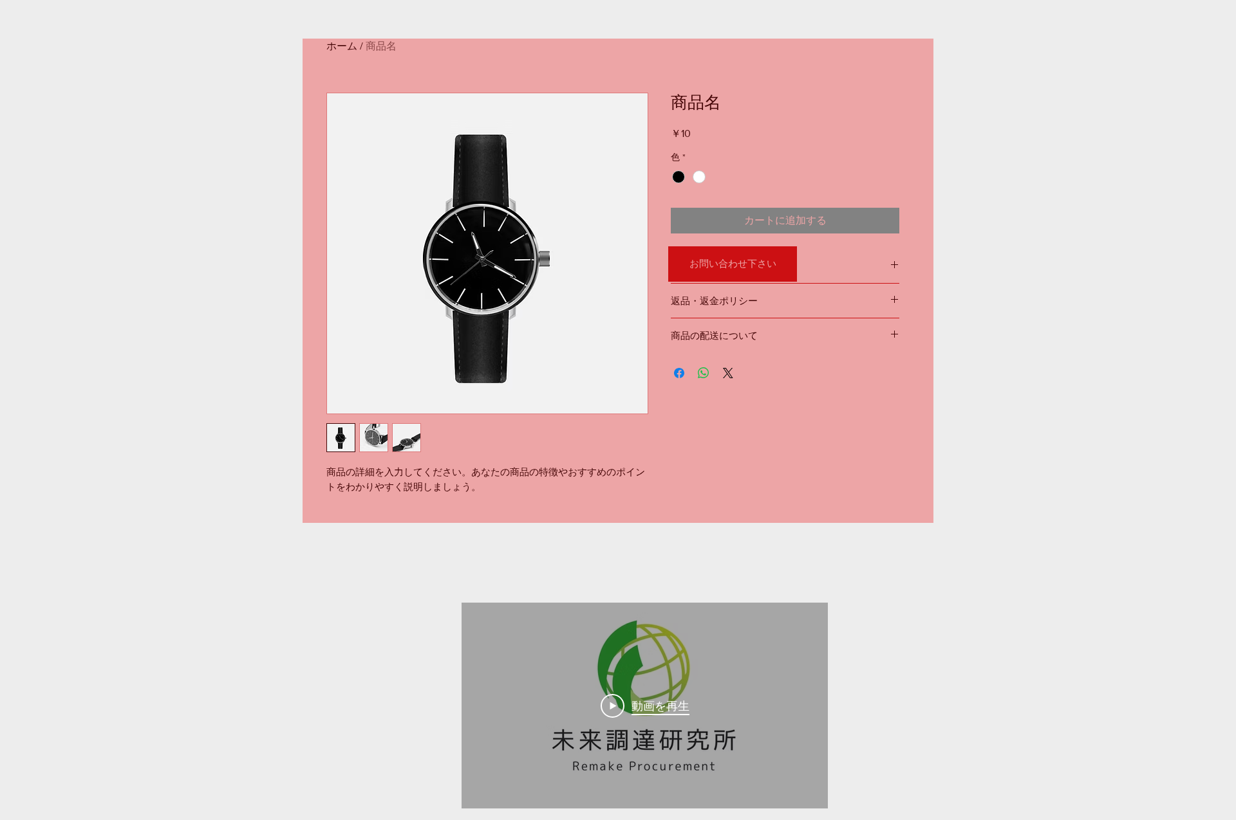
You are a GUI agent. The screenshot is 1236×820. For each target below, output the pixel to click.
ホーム (341, 46)
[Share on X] (728, 373)
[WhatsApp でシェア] (703, 373)
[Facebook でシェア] (679, 373)
